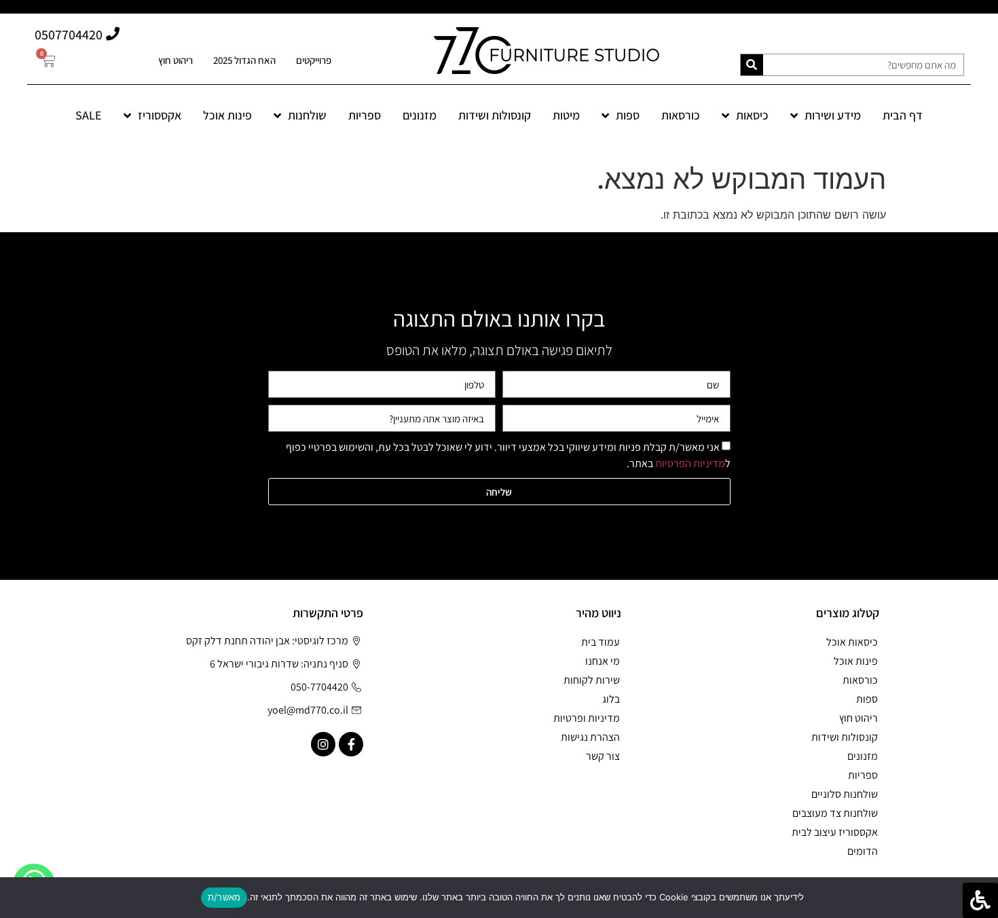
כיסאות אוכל (852, 642)
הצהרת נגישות (590, 737)
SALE (88, 115)
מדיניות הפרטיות (690, 463)
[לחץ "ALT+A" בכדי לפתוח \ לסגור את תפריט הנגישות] (980, 900)
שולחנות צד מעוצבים (835, 813)
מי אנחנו (602, 661)
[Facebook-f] (351, 744)
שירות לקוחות (591, 680)
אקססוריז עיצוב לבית (835, 832)
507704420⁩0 (69, 34)
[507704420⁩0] (112, 34)
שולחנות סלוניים (844, 794)
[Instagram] (323, 744)
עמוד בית (600, 642)
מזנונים (420, 115)
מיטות (566, 115)
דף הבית (903, 115)
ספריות (364, 115)
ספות (628, 115)
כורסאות (680, 115)
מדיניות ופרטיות (586, 718)
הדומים (862, 851)
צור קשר (603, 756)
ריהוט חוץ (175, 60)
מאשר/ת (224, 897)
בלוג (611, 699)
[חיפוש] (752, 64)
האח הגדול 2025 (244, 60)
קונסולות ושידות (494, 115)
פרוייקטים (313, 60)
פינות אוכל (227, 115)
